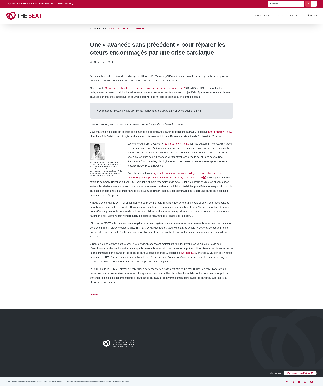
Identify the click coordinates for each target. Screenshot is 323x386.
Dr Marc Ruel (188, 252)
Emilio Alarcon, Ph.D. (220, 131)
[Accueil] (119, 343)
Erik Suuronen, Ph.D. (177, 143)
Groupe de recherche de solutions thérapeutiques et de (144, 88)
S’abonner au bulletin (298, 373)
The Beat (102, 28)
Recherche (94, 294)
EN (308, 4)
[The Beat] (25, 16)
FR (314, 4)
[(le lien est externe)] (287, 381)
